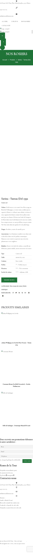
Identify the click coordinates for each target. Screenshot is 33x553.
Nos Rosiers (25, 21)
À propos (14, 21)
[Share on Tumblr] (22, 292)
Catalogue (6, 25)
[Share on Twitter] (16, 292)
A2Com (24, 541)
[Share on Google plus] (25, 292)
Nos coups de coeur (16, 286)
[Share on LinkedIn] (19, 292)
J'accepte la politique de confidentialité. (11, 460)
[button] (16, 36)
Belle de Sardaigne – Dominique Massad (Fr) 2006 (16, 425)
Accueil (5, 21)
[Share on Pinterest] (28, 292)
